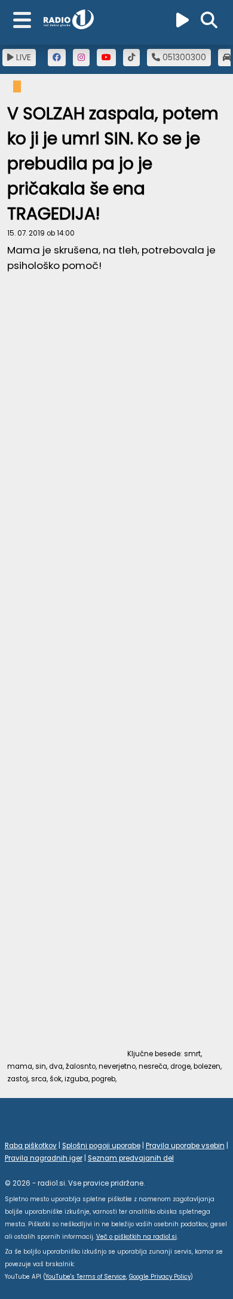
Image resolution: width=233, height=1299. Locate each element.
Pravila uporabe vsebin (185, 1145)
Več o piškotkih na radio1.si (136, 1237)
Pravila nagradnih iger (43, 1158)
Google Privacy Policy (160, 1277)
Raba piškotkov (31, 1145)
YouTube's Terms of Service (85, 1277)
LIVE (22, 57)
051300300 (183, 57)
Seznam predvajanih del (131, 1158)
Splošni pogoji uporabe (101, 1145)
